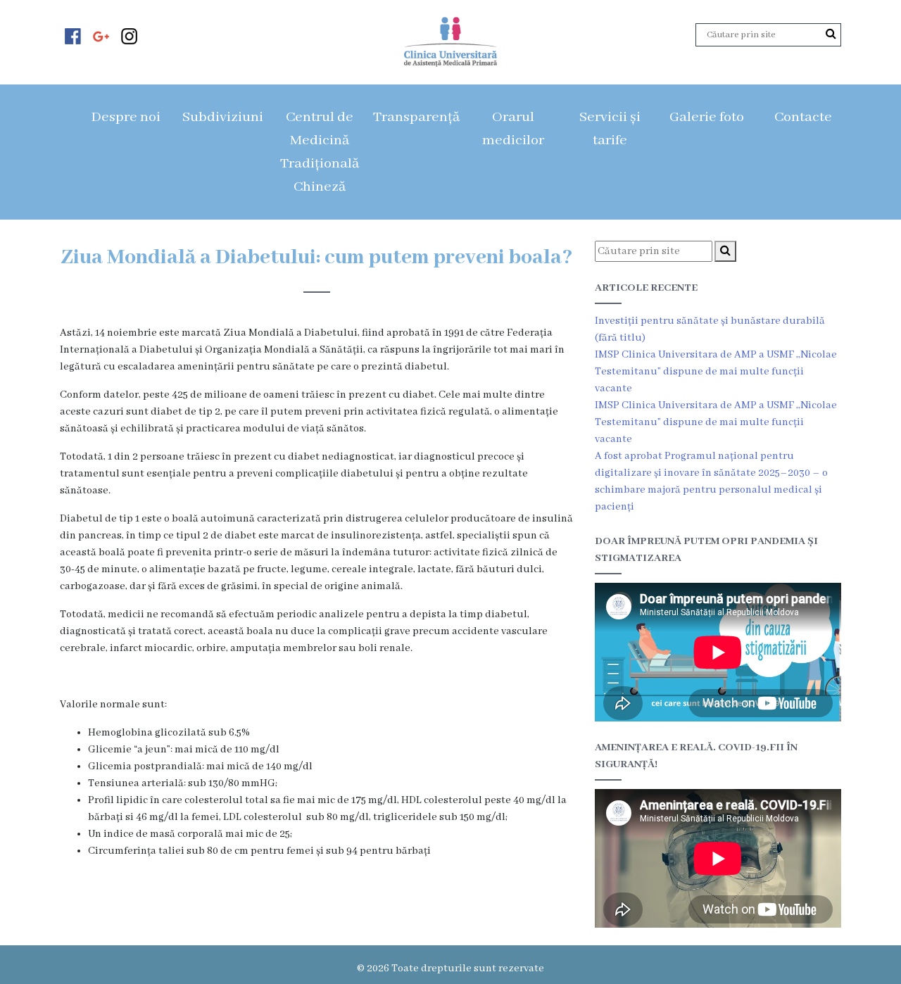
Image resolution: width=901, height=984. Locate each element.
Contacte (803, 117)
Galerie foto (706, 117)
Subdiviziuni (222, 117)
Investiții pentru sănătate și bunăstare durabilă (710, 321)
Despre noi (125, 117)
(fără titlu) (620, 338)
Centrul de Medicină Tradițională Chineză (319, 152)
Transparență (416, 117)
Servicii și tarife (610, 128)
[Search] (830, 34)
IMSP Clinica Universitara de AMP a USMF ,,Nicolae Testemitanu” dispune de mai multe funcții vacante (716, 371)
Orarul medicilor (513, 128)
